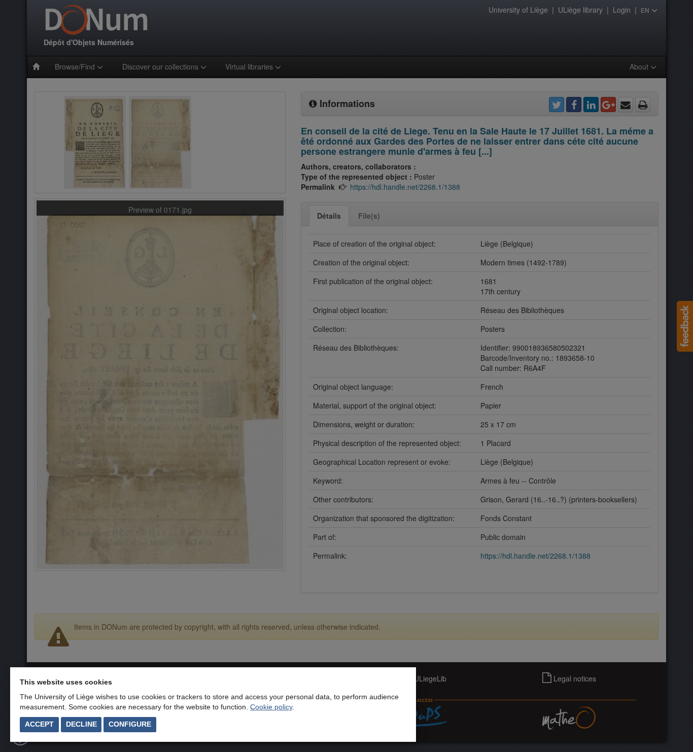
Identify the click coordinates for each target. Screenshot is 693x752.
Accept (39, 724)
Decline (81, 724)
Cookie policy (271, 707)
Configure (130, 724)
